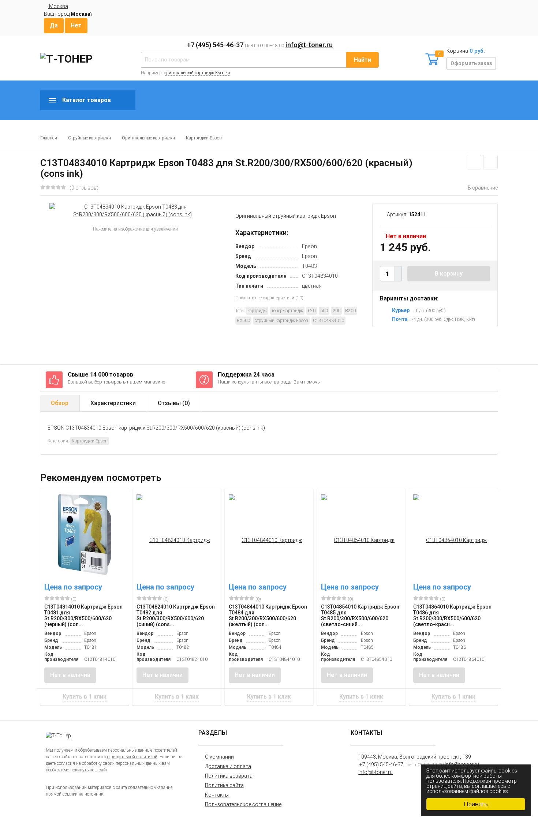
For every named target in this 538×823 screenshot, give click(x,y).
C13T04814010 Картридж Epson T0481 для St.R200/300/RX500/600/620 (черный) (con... (83, 615)
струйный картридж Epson (281, 320)
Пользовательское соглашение (243, 804)
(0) (73, 599)
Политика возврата (229, 776)
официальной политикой (132, 756)
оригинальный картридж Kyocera (197, 72)
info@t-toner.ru (309, 45)
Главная (48, 138)
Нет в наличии (70, 675)
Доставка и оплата (228, 766)
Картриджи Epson (204, 138)
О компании (219, 757)
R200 (350, 310)
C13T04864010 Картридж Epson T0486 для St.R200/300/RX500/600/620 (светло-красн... (452, 615)
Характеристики (113, 403)
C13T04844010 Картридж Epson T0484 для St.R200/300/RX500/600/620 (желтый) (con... (268, 615)
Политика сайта (224, 785)
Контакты (217, 795)
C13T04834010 (328, 320)
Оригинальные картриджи (148, 138)
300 (336, 310)
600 (324, 310)
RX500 (243, 320)
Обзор (59, 403)
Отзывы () (174, 403)
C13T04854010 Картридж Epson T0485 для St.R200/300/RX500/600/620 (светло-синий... (360, 615)
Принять (476, 804)
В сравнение (483, 188)
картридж (257, 310)
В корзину (449, 273)
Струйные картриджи (89, 138)
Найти (362, 59)
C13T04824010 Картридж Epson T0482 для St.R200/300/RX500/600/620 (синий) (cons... (176, 615)
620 (311, 310)
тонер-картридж (287, 310)
